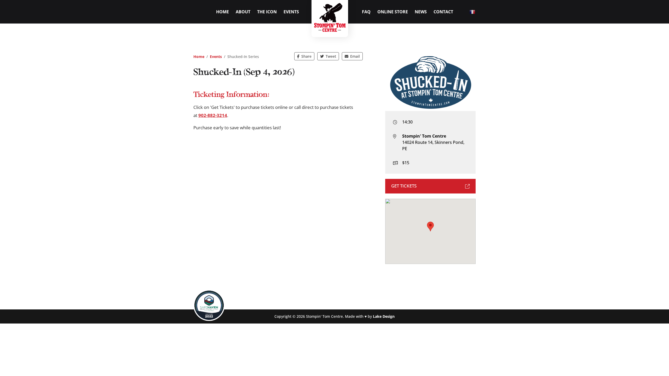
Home (222, 12)
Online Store (392, 12)
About (243, 12)
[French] (473, 11)
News (421, 12)
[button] (430, 226)
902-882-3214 (212, 115)
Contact (443, 12)
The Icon (267, 12)
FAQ (366, 12)
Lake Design (384, 316)
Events (291, 12)
